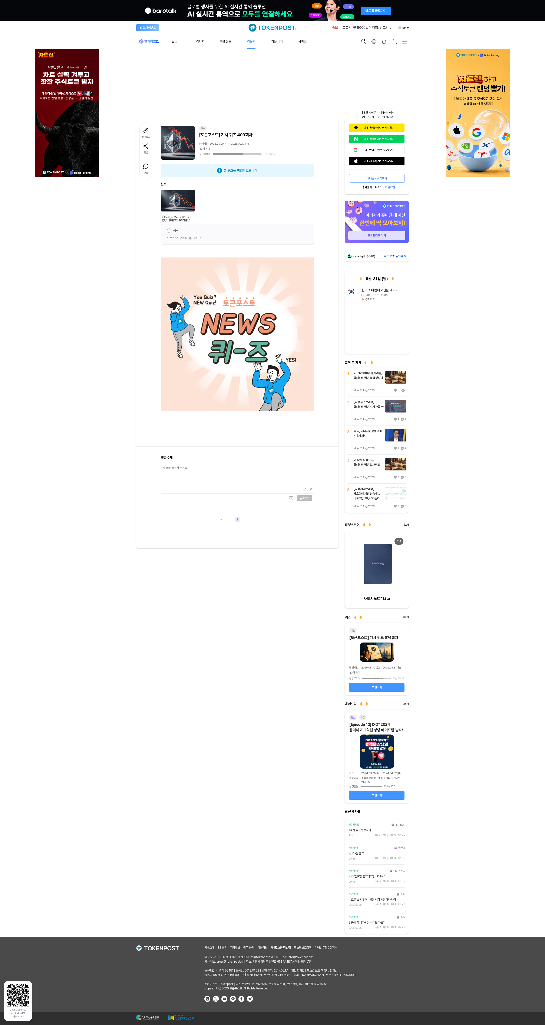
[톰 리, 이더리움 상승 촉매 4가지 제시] (395, 435)
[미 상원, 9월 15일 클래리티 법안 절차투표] (395, 464)
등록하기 (305, 498)
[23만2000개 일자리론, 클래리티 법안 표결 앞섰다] (395, 377)
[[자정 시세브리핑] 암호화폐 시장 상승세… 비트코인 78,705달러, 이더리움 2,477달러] (395, 493)
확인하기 (377, 687)
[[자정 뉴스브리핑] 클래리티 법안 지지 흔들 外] (395, 406)
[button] (370, 524)
